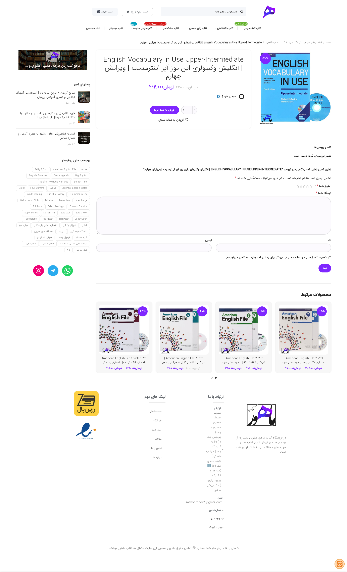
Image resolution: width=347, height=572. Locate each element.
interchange (81, 200)
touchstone (30, 219)
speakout (65, 213)
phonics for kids (78, 206)
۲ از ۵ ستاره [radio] (307, 186)
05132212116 (217, 518)
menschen (64, 200)
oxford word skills (30, 200)
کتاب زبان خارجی (312, 42)
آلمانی (84, 225)
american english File (64, 169)
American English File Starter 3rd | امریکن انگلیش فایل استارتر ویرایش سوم (124, 362)
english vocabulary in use (54, 182)
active (84, 169)
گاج (68, 250)
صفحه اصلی (155, 411)
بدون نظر (70, 103)
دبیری (61, 231)
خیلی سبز (23, 225)
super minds (31, 213)
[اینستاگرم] (38, 270)
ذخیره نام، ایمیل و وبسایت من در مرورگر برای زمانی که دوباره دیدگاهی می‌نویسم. (276, 257)
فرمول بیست (63, 237)
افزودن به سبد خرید (164, 110)
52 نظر (71, 144)
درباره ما (157, 457)
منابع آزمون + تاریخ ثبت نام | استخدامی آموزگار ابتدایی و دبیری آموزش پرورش (45, 94)
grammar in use (78, 194)
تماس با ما (156, 448)
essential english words (74, 188)
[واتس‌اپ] (67, 270)
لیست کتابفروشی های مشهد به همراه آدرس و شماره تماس (46, 135)
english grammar (38, 175)
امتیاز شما (323, 186)
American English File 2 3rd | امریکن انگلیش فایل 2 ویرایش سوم (303, 360)
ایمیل (208, 240)
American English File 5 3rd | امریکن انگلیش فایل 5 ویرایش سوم (183, 360)
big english (81, 175)
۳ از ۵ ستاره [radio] (304, 186)
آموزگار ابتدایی (69, 225)
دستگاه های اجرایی (43, 231)
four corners (37, 188)
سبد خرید (156, 430)
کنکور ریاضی (81, 250)
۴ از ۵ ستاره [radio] (301, 186)
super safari (81, 219)
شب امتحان (81, 237)
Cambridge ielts (61, 175)
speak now (81, 213)
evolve (53, 188)
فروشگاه (157, 420)
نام (329, 240)
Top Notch (47, 219)
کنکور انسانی (48, 244)
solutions (37, 206)
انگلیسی (293, 42)
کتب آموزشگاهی (275, 42)
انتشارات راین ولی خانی (45, 225)
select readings (56, 206)
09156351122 (216, 527)
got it (22, 188)
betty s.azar (41, 169)
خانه (328, 42)
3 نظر (72, 123)
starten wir (49, 213)
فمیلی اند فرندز (44, 237)
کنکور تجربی (30, 244)
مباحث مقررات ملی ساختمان (73, 244)
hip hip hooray (55, 194)
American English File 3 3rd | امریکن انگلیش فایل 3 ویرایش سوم (243, 360)
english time (80, 182)
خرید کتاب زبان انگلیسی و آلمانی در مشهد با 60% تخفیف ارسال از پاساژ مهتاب (47, 115)
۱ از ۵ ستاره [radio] (310, 186)
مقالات (158, 439)
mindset (49, 200)
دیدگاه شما (323, 193)
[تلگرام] (53, 270)
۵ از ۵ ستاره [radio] (297, 186)
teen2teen (64, 219)
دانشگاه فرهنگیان (78, 231)
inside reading (34, 194)
